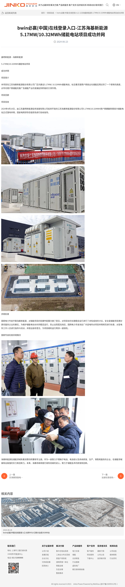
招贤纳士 (45, 565)
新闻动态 (91, 4)
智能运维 (59, 565)
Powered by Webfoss (91, 584)
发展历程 (45, 554)
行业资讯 (113, 558)
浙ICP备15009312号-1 (109, 584)
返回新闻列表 (11, 12)
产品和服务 (63, 4)
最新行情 (100, 551)
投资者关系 (82, 4)
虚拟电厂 (75, 565)
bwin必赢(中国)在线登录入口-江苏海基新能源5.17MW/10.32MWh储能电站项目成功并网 (90, 13)
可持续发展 (46, 562)
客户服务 (90, 551)
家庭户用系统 (61, 558)
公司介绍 (45, 551)
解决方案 (54, 4)
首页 (43, 13)
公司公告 (100, 554)
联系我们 (99, 4)
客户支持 (73, 4)
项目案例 (90, 554)
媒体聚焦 (113, 554)
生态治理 (59, 569)
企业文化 (45, 558)
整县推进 (59, 573)
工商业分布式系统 (63, 554)
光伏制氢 (75, 558)
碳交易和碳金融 (78, 569)
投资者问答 (101, 558)
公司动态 (113, 551)
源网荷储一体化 (62, 562)
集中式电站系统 (62, 551)
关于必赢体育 (44, 4)
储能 (74, 554)
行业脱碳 (75, 562)
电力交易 (75, 551)
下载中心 (90, 558)
